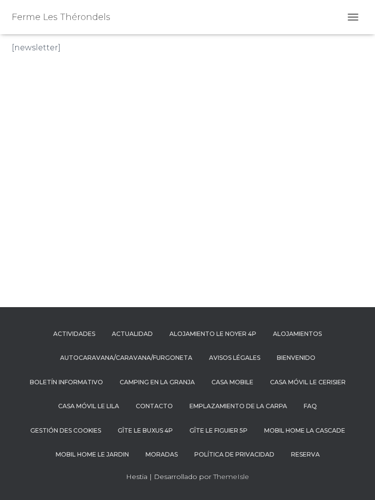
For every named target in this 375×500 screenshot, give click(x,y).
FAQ (310, 406)
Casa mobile (232, 382)
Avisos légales (234, 357)
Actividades (74, 333)
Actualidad (132, 333)
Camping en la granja (157, 382)
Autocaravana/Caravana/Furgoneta (126, 357)
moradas (162, 454)
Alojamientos (297, 333)
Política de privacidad (234, 454)
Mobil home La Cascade (304, 430)
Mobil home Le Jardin (92, 454)
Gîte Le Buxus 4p (145, 430)
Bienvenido (296, 357)
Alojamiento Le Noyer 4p (212, 333)
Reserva (305, 454)
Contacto (154, 406)
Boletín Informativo (66, 382)
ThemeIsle (231, 476)
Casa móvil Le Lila (88, 406)
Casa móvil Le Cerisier (308, 382)
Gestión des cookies (65, 430)
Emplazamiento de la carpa (238, 406)
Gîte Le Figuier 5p (218, 430)
